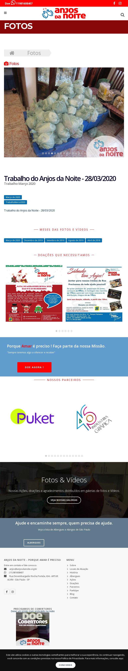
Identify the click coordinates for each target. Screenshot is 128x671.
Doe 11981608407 (18, 3)
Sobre (73, 565)
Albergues (33, 542)
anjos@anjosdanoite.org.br (23, 568)
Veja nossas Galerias (64, 500)
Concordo (65, 665)
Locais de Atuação (79, 568)
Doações (74, 583)
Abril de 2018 (94, 240)
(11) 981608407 (16, 572)
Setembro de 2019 (55, 240)
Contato (74, 597)
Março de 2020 (13, 197)
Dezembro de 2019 (33, 240)
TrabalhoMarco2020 (15, 202)
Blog (72, 593)
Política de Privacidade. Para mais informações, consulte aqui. (92, 658)
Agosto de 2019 (75, 240)
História (74, 572)
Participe (74, 590)
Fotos (34, 52)
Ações (73, 579)
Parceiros (75, 586)
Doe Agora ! (34, 367)
